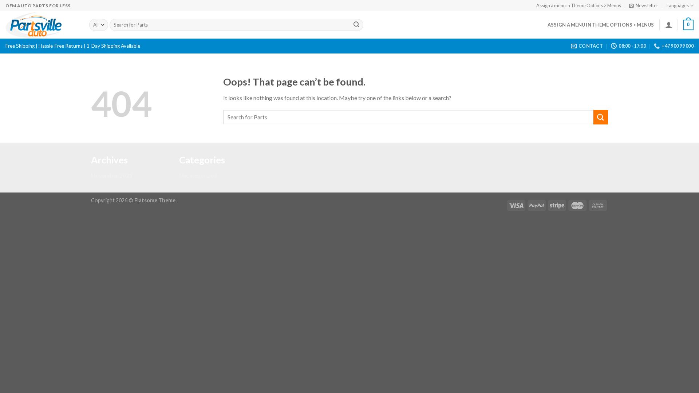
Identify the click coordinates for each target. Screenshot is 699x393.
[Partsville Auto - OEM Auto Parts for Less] (41, 25)
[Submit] (356, 25)
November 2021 (112, 175)
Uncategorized (198, 175)
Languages (678, 5)
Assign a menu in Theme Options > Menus (578, 5)
